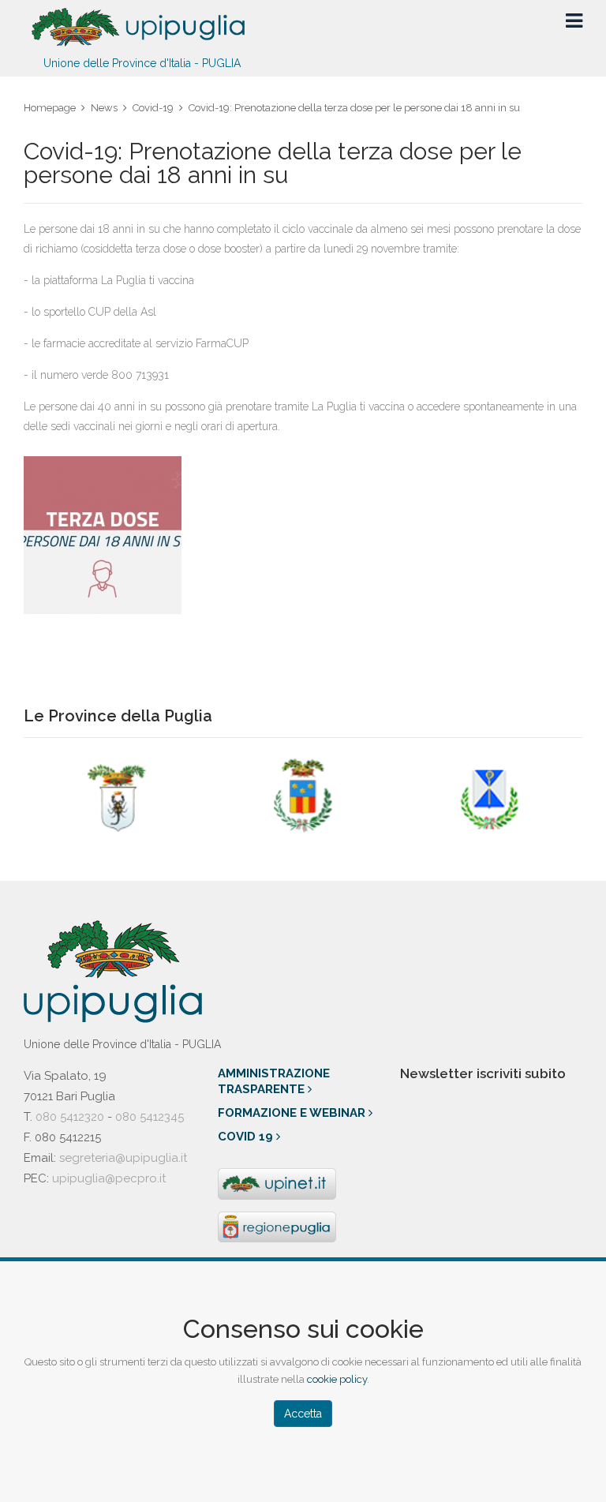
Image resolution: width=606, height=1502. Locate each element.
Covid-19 (153, 108)
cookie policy (337, 1379)
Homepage (50, 108)
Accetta (303, 1413)
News (104, 108)
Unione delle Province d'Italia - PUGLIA (142, 63)
